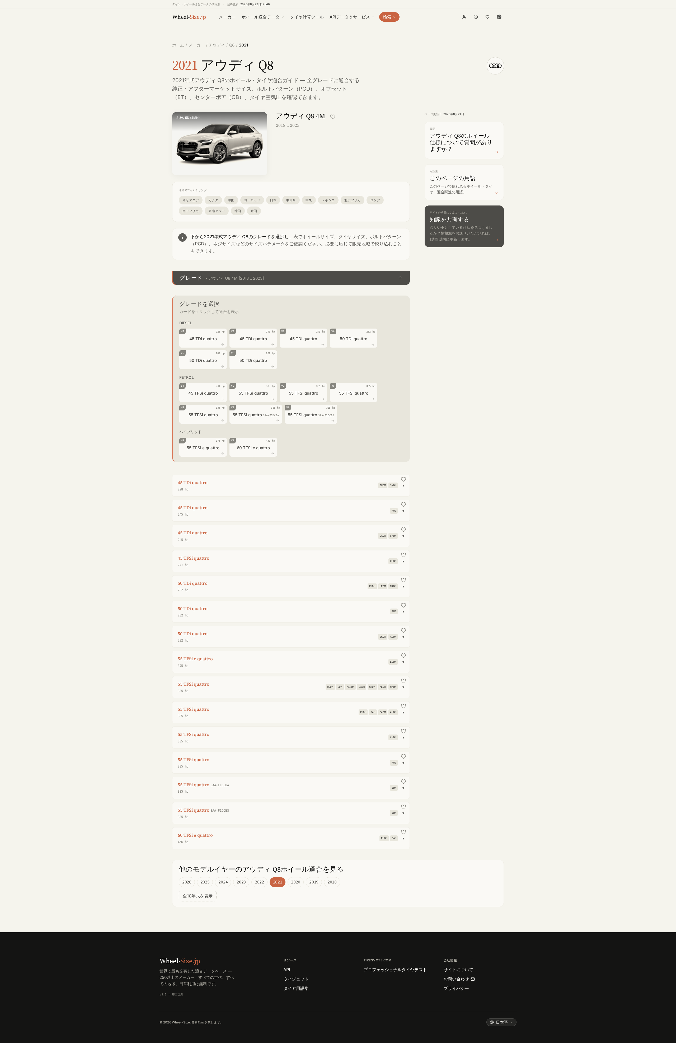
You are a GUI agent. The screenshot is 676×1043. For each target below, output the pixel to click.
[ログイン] (464, 17)
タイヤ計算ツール (307, 17)
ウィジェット (296, 978)
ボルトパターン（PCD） (286, 89)
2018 (332, 882)
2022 (259, 882)
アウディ (217, 45)
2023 (241, 882)
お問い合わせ (456, 978)
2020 (295, 882)
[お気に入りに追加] (332, 116)
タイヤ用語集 (296, 988)
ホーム (178, 45)
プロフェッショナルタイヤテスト (395, 969)
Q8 (231, 45)
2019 (313, 882)
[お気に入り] (487, 17)
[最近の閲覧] (476, 17)
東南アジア (216, 211)
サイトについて (458, 969)
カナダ (213, 200)
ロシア (375, 200)
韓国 (237, 211)
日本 (273, 200)
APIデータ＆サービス (350, 17)
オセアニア (190, 200)
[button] (291, 278)
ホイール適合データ (261, 17)
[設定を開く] (499, 17)
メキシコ (328, 200)
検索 (387, 17)
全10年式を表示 (198, 896)
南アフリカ (190, 211)
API (286, 969)
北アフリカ (352, 200)
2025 (205, 882)
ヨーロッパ (252, 200)
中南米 (291, 200)
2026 (186, 882)
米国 (254, 211)
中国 (231, 200)
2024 (223, 882)
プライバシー (456, 988)
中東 (309, 200)
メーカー (227, 17)
